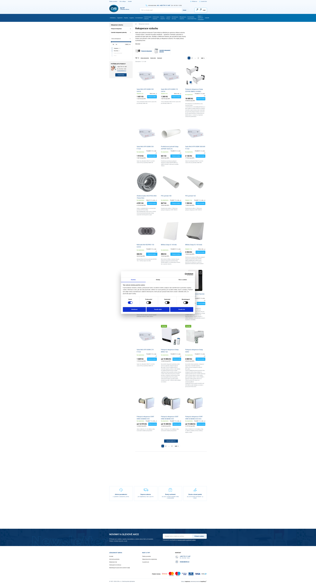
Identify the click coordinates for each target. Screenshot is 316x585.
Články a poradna (113, 1)
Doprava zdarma (145, 494)
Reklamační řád (113, 562)
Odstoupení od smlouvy (115, 565)
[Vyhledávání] (142, 10)
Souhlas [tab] (133, 279)
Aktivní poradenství (121, 494)
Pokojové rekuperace (116, 28)
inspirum (187, 581)
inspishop (203, 581)
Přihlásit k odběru (199, 536)
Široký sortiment (170, 494)
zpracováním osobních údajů (187, 540)
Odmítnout (134, 309)
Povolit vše (181, 309)
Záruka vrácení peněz (195, 494)
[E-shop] (136, 24)
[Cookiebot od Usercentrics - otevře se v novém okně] (186, 274)
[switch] (148, 302)
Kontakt (130, 1)
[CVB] (119, 8)
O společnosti (145, 562)
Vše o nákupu (122, 1)
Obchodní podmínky (114, 559)
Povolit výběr (158, 309)
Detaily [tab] (158, 279)
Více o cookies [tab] (182, 279)
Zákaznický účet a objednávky (149, 559)
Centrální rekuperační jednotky (119, 32)
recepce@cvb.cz (121, 70)
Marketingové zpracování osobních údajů (119, 567)
